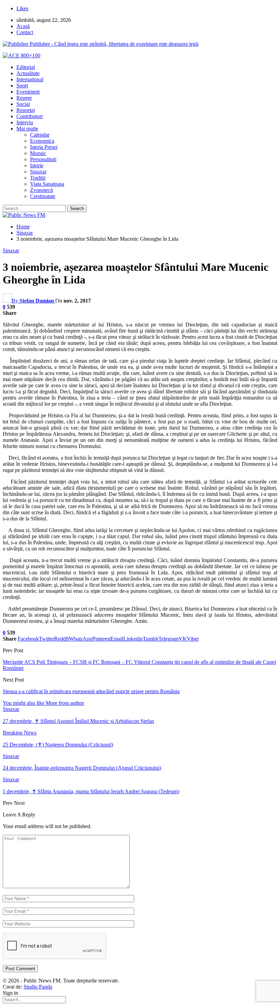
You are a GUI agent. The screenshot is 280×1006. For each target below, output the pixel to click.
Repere (24, 98)
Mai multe (27, 128)
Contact (24, 32)
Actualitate (28, 73)
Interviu (24, 122)
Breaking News (20, 733)
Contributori (29, 116)
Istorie (36, 165)
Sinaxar (38, 171)
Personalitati (43, 159)
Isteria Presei (43, 147)
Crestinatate (42, 196)
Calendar (40, 135)
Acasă (23, 26)
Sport (22, 85)
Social (23, 104)
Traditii (37, 178)
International (29, 79)
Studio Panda (38, 987)
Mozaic (38, 153)
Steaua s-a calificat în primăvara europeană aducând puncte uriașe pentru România (91, 691)
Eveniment (28, 92)
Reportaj (25, 110)
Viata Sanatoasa (47, 184)
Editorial (25, 67)
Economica (42, 141)
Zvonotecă (41, 190)
